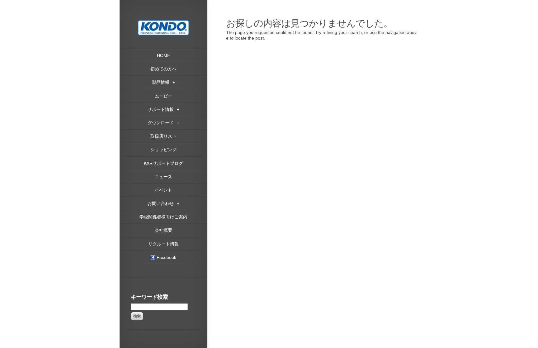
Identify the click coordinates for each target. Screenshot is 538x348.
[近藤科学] (163, 22)
